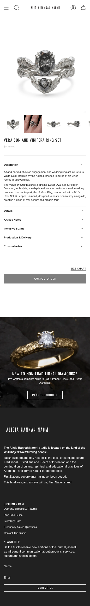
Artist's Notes (12, 219)
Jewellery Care (12, 521)
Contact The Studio (15, 533)
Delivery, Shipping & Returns (20, 508)
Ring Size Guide (13, 515)
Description (11, 164)
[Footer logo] (28, 430)
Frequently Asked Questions (20, 527)
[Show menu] (6, 7)
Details (8, 210)
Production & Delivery (17, 237)
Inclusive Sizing (14, 228)
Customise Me (13, 246)
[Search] (17, 7)
